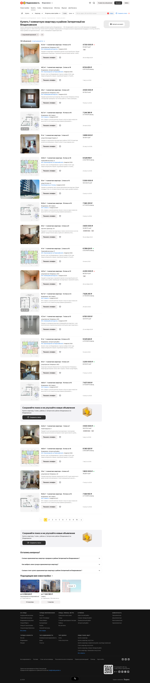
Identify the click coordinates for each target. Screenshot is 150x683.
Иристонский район (83, 615)
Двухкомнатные (117, 618)
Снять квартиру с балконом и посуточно (89, 650)
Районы (61, 623)
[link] (126, 3)
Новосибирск (43, 620)
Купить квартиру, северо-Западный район (90, 648)
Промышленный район (84, 620)
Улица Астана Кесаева (26, 625)
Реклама (35, 659)
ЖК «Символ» (45, 117)
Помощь (92, 659)
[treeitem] (25, 8)
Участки (41, 643)
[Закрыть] (129, 13)
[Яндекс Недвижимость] (29, 3)
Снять (60, 638)
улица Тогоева (45, 183)
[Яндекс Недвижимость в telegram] (129, 659)
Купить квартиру (83, 638)
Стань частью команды (46, 659)
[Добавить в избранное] (60, 58)
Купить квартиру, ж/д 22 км (85, 640)
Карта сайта (100, 659)
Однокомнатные (117, 623)
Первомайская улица (47, 160)
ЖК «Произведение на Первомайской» (52, 71)
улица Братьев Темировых (48, 47)
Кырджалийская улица (26, 615)
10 (77, 520)
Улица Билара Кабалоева (27, 628)
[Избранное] (90, 3)
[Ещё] (42, 34)
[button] (93, 3)
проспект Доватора (46, 228)
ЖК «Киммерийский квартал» (49, 49)
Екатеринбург (43, 623)
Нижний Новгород (44, 628)
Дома (41, 640)
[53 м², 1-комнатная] (30, 190)
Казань (41, 625)
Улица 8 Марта (24, 623)
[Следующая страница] (81, 520)
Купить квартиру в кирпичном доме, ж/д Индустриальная (94, 643)
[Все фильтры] (22, 13)
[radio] (49, 520)
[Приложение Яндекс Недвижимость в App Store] (119, 671)
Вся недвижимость (25, 659)
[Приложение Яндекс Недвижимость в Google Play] (122, 671)
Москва (41, 615)
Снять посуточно (63, 640)
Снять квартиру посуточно (85, 645)
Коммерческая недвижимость (48, 638)
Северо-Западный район (85, 618)
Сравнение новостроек (65, 615)
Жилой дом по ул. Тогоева (48, 185)
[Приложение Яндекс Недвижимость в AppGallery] (125, 671)
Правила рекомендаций (81, 659)
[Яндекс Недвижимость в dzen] (126, 659)
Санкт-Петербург (44, 618)
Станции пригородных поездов (67, 620)
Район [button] (111, 13)
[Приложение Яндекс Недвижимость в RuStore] (128, 671)
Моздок (22, 643)
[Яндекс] (127, 679)
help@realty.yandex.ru (55, 670)
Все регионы (62, 625)
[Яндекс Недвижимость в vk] (123, 659)
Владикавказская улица (27, 620)
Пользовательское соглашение (64, 659)
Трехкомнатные (116, 615)
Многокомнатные (117, 620)
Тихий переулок (45, 428)
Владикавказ (44, 70)
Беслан (22, 638)
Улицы (60, 618)
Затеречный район (83, 623)
